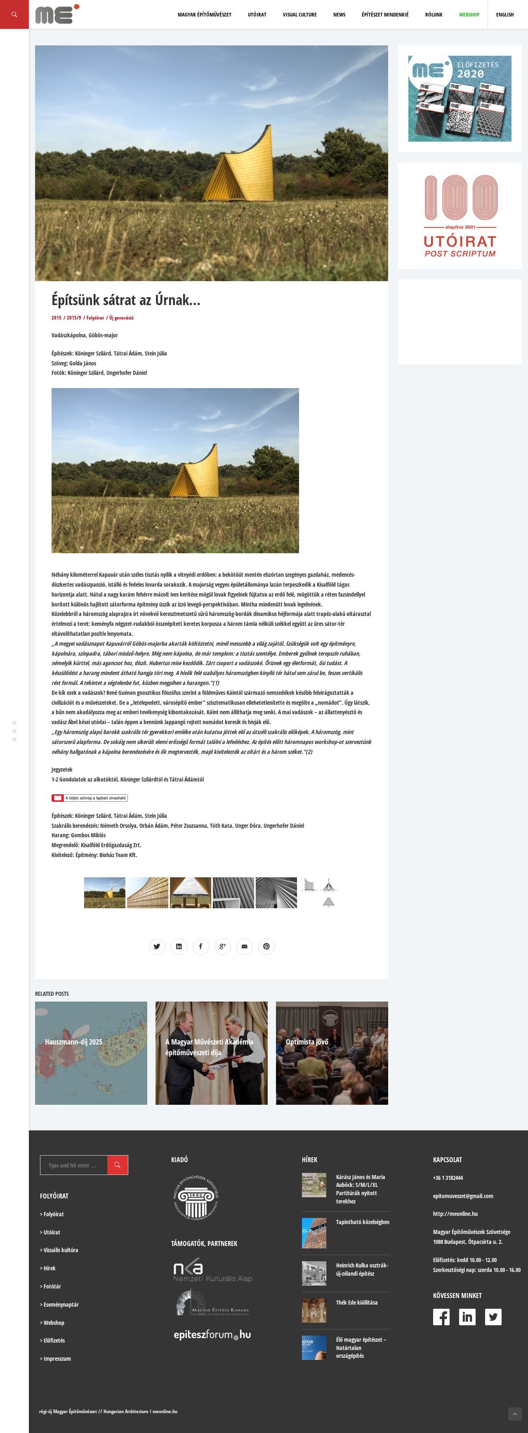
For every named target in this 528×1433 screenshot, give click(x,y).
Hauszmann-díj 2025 (73, 1042)
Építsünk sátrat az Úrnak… (126, 299)
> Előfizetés (52, 1340)
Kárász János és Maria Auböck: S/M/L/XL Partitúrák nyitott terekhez (360, 1189)
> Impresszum (55, 1358)
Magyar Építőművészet (204, 14)
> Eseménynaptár (59, 1304)
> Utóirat (50, 1232)
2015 (56, 317)
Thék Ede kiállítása (357, 1302)
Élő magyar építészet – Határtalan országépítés (361, 1348)
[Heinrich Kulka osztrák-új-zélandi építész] (314, 1273)
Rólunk (434, 14)
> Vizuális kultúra (59, 1250)
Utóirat (257, 14)
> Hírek (48, 1268)
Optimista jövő (307, 1042)
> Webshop (52, 1322)
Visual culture (300, 14)
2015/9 (74, 317)
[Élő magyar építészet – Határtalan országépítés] (314, 1348)
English (505, 14)
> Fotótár (50, 1286)
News (339, 14)
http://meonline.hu (455, 1213)
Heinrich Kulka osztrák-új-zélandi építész (362, 1269)
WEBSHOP (469, 14)
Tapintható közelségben (362, 1222)
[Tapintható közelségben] (314, 1233)
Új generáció (121, 317)
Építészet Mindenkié (385, 14)
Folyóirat (95, 317)
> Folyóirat (52, 1214)
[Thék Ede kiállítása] (314, 1310)
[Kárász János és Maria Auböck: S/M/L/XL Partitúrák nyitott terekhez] (314, 1185)
